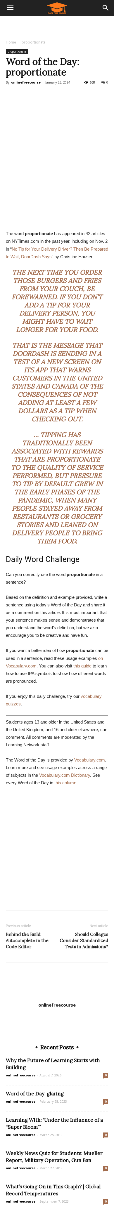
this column (65, 782)
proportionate (34, 42)
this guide (82, 665)
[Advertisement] (57, 26)
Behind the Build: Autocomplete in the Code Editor (27, 940)
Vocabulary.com (89, 759)
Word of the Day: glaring (35, 1093)
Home (11, 42)
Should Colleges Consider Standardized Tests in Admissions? (84, 940)
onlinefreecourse (26, 82)
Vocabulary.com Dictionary (64, 775)
